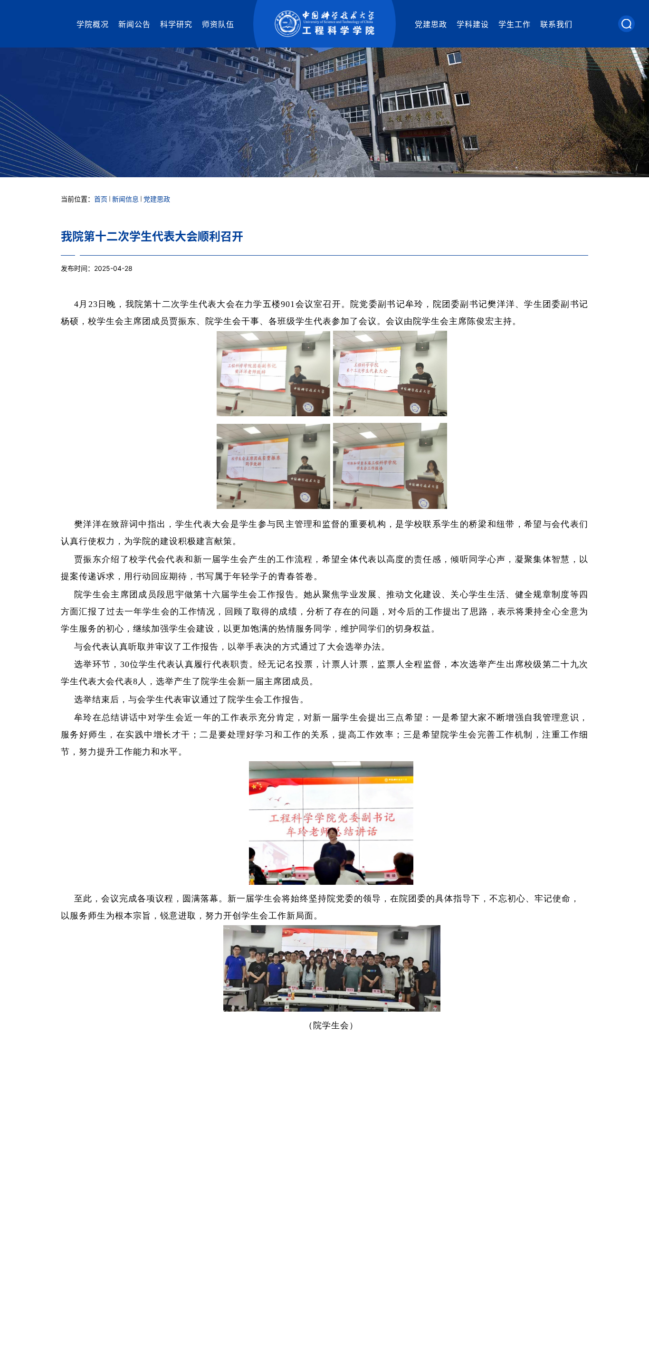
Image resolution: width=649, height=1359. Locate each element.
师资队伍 (218, 24)
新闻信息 (125, 199)
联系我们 (556, 24)
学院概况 (92, 24)
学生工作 (514, 24)
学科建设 (473, 24)
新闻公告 (134, 24)
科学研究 (176, 24)
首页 (100, 199)
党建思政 (431, 24)
